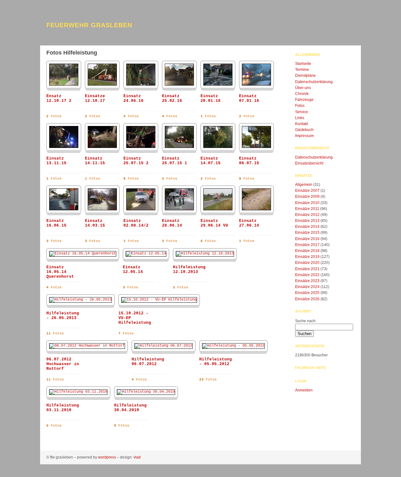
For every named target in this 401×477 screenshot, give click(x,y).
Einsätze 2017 (307, 245)
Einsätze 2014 (307, 226)
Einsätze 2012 (307, 214)
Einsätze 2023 (307, 281)
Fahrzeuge (304, 99)
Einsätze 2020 (307, 262)
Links (299, 118)
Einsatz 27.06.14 (249, 223)
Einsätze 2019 (307, 256)
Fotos (300, 105)
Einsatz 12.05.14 (133, 269)
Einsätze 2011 (307, 209)
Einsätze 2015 (307, 232)
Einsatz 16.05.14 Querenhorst (60, 272)
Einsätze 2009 (307, 196)
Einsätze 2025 (307, 293)
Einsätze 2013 (307, 220)
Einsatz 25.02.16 (172, 98)
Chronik (302, 94)
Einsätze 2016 (307, 239)
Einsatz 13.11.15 (56, 160)
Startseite (303, 63)
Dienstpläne (305, 75)
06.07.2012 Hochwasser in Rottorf (62, 364)
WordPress (107, 457)
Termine (302, 69)
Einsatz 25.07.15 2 (135, 160)
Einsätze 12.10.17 (95, 98)
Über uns (303, 88)
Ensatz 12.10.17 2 (58, 98)
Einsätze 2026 (307, 299)
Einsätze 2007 (307, 190)
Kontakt (301, 124)
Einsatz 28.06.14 (172, 223)
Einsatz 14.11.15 (95, 160)
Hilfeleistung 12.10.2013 (189, 269)
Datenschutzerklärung (314, 82)
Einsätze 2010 (307, 203)
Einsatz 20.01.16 (210, 98)
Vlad (137, 457)
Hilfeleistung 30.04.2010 (130, 407)
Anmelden (304, 390)
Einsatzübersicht (309, 163)
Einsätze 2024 (307, 287)
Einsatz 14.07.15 (210, 160)
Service (301, 112)
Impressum (304, 136)
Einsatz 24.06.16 (133, 98)
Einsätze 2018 (307, 251)
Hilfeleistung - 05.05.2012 (215, 361)
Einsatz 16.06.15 (56, 223)
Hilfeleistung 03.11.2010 (62, 407)
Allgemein (303, 184)
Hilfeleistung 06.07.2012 (148, 361)
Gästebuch (304, 130)
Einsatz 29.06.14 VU (214, 223)
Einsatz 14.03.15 (95, 223)
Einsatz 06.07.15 (249, 160)
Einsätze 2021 (307, 269)
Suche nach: (305, 321)
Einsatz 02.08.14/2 (135, 223)
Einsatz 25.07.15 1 (174, 160)
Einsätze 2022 (307, 275)
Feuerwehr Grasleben (89, 25)
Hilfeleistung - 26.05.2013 (62, 315)
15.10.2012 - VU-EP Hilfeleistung (134, 318)
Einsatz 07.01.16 (249, 98)
